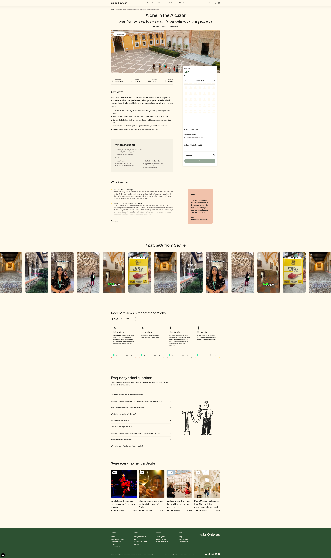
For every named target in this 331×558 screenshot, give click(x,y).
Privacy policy (173, 554)
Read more (114, 221)
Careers (113, 544)
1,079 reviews (173, 26)
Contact (136, 544)
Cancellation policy (140, 542)
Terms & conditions (182, 554)
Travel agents (160, 537)
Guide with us (115, 547)
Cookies (167, 554)
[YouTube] (206, 554)
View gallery (120, 34)
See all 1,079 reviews (127, 319)
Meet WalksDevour (117, 539)
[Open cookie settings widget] (3, 555)
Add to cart (199, 161)
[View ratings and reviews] (156, 26)
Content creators (162, 542)
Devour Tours (183, 542)
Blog (180, 537)
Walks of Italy (183, 539)
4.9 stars (163, 26)
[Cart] (219, 3)
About (113, 537)
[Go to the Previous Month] (185, 81)
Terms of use (191, 554)
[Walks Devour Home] (119, 3)
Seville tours (119, 9)
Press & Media (116, 542)
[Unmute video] (2, 257)
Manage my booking (140, 537)
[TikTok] (209, 554)
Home (112, 9)
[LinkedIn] (216, 554)
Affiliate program (161, 539)
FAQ (135, 539)
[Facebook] (219, 554)
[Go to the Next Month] (214, 81)
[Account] (215, 3)
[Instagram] (213, 554)
